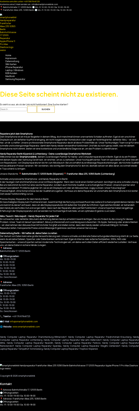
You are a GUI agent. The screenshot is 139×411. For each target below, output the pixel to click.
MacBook (10, 76)
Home (8, 55)
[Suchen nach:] (18, 109)
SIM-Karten (11, 64)
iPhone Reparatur (14, 67)
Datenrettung (12, 61)
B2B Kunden (11, 73)
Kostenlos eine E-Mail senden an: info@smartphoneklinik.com (29, 4)
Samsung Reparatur (15, 79)
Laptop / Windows (14, 70)
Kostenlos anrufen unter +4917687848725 (20, 1)
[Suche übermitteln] (32, 109)
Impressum (11, 58)
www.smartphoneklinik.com (26, 326)
